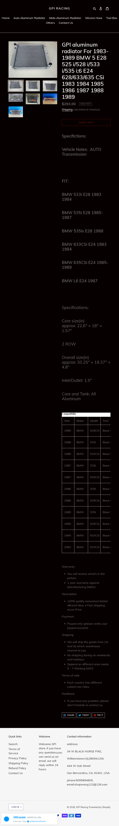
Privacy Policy (18, 758)
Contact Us (16, 773)
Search (13, 744)
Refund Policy (17, 768)
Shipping (67, 109)
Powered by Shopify (99, 807)
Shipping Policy (18, 763)
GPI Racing (59, 8)
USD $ (15, 806)
